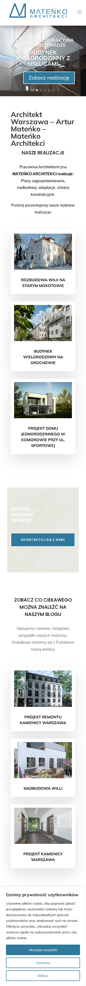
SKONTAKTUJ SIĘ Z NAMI (43, 539)
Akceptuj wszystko (43, 950)
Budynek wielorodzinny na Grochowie (43, 357)
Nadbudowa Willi (43, 788)
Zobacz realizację (49, 77)
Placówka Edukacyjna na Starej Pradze (43, 42)
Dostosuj (43, 963)
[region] (43, 936)
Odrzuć (43, 976)
